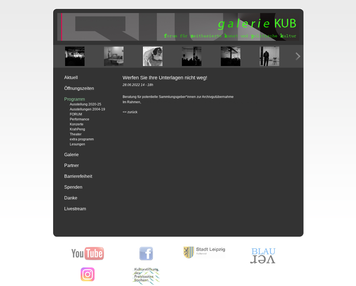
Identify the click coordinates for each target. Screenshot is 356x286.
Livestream (75, 208)
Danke (70, 198)
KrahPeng (77, 129)
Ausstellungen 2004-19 (87, 109)
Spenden (73, 187)
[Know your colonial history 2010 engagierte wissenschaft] (230, 56)
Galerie (71, 154)
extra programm (82, 139)
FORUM (76, 114)
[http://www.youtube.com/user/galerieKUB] (88, 259)
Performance (79, 119)
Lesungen (77, 144)
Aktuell (71, 77)
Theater (75, 134)
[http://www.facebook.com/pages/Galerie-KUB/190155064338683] (146, 259)
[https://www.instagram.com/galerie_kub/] (88, 280)
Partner (71, 165)
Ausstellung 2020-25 (85, 104)
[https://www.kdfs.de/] (146, 283)
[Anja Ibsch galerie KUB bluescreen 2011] (269, 56)
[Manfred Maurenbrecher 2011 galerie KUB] (191, 56)
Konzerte (76, 124)
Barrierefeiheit (78, 176)
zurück (130, 112)
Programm (74, 99)
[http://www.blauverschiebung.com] (263, 263)
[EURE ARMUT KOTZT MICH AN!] (113, 56)
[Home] (178, 40)
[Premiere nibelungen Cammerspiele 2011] (75, 56)
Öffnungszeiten (79, 88)
